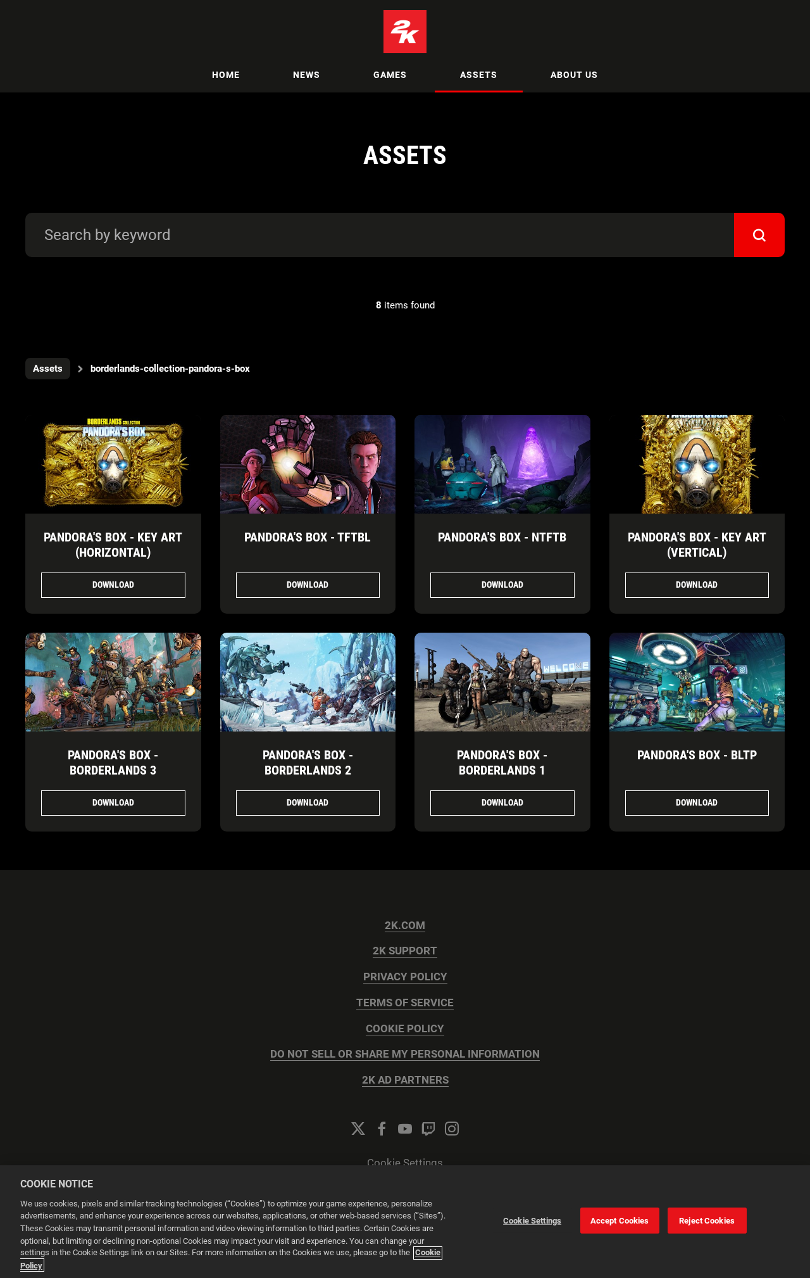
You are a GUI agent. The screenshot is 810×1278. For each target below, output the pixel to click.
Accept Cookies (619, 1220)
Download (113, 584)
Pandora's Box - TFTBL (307, 537)
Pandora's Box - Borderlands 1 (502, 762)
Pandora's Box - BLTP (697, 754)
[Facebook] (382, 1129)
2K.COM (405, 926)
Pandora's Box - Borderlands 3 (113, 762)
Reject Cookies (707, 1220)
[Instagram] (452, 1129)
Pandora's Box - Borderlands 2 (308, 762)
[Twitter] (358, 1129)
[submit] (759, 235)
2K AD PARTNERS (405, 1080)
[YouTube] (405, 1129)
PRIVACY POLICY (405, 977)
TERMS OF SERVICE (405, 1003)
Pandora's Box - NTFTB (502, 537)
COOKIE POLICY (405, 1029)
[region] (405, 1221)
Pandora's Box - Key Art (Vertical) (697, 544)
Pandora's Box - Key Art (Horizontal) (113, 544)
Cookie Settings (405, 1163)
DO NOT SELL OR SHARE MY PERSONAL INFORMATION (405, 1054)
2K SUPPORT (405, 951)
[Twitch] (428, 1129)
